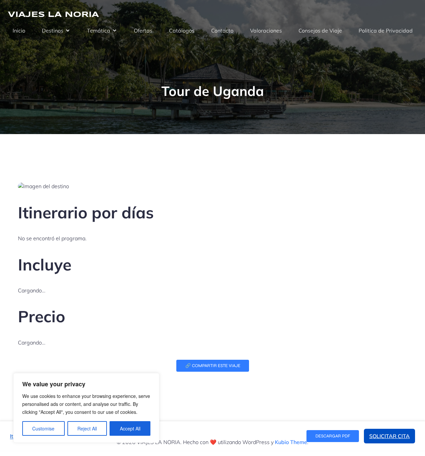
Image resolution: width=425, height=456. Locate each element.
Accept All (130, 428)
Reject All (87, 428)
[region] (86, 408)
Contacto (222, 30)
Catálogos (182, 30)
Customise (43, 428)
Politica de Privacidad (386, 30)
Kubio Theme (291, 442)
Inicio (19, 30)
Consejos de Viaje (320, 30)
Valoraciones (266, 30)
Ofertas (143, 30)
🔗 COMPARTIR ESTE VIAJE (212, 365)
